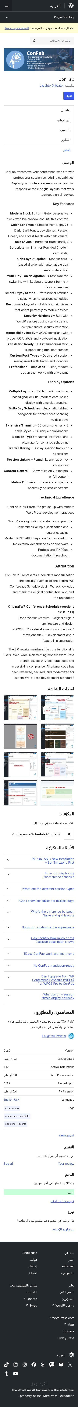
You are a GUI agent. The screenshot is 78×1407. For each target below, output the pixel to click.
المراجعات (63, 120)
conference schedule (17, 1116)
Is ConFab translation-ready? (53, 965)
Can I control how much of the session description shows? (52, 940)
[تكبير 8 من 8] (32, 785)
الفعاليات (31, 1292)
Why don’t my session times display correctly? (57, 996)
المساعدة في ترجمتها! (17, 28)
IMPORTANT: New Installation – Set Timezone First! (53, 860)
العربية (61, 1355)
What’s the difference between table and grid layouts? (52, 913)
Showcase (30, 1253)
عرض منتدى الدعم (62, 1201)
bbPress (68, 1331)
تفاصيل (65, 110)
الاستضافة (68, 1266)
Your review (66, 1163)
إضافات (32, 1266)
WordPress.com (61, 1318)
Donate (30, 1299)
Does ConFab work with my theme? (49, 953)
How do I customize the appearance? (48, 927)
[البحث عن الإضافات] (34, 41)
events (22, 1123)
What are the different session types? (48, 889)
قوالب (33, 1259)
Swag (31, 1305)
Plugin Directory (64, 17)
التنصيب (65, 130)
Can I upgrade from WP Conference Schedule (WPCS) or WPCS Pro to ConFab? (53, 980)
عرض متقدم (66, 1135)
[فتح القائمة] (6, 5)
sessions (10, 1123)
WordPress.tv (63, 1305)
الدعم (66, 150)
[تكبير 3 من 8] (69, 728)
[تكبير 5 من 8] (69, 757)
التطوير (65, 140)
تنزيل (69, 95)
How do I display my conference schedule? (59, 875)
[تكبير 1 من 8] (69, 700)
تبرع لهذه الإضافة (63, 1229)
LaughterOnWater (52, 85)
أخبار (71, 1259)
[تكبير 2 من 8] (32, 700)
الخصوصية (67, 1273)
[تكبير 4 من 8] (32, 728)
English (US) (11, 1099)
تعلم (71, 1285)
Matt (69, 1324)
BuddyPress (65, 1338)
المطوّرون (68, 1299)
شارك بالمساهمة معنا (23, 1285)
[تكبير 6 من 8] (32, 757)
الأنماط (32, 1273)
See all (8, 1163)
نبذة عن (69, 1253)
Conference (12, 1108)
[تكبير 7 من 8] (69, 785)
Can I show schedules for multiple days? (46, 901)
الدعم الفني (66, 1292)
